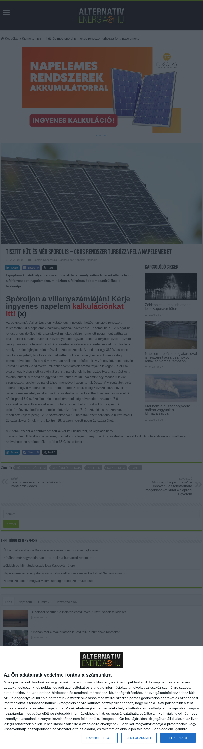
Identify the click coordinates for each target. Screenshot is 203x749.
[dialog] (101, 698)
